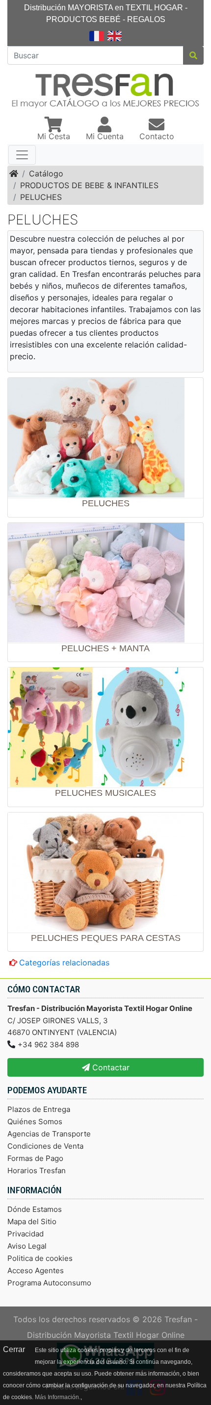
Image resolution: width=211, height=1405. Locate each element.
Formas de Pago (35, 1158)
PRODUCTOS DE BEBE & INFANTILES (89, 185)
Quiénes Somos (34, 1121)
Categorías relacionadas (64, 962)
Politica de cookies (40, 1258)
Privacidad (25, 1233)
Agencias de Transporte (49, 1133)
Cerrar (14, 1349)
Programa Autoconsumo (49, 1282)
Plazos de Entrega (38, 1109)
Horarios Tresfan (36, 1170)
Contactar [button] (110, 1067)
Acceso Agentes (35, 1270)
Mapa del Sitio (31, 1221)
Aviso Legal (27, 1246)
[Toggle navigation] (22, 155)
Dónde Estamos (34, 1209)
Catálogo (46, 173)
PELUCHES (41, 197)
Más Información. (57, 1397)
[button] (53, 129)
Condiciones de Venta (45, 1146)
